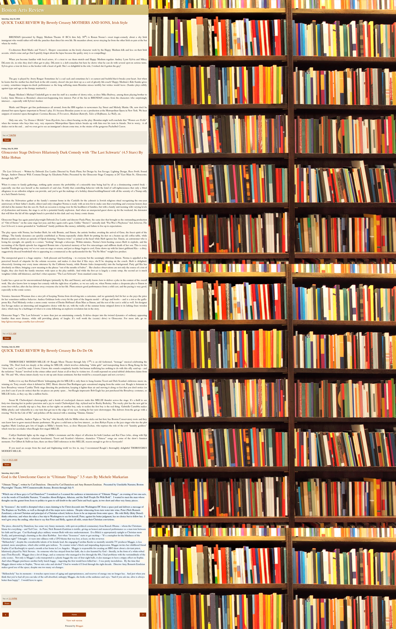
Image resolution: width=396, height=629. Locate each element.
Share (6, 140)
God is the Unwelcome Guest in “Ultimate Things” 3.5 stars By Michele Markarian (65, 476)
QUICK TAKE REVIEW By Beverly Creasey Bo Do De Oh (47, 350)
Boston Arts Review (23, 9)
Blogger (79, 625)
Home (74, 615)
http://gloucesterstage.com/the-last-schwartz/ (23, 321)
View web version (74, 620)
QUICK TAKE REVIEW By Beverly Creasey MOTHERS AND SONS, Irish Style (65, 22)
